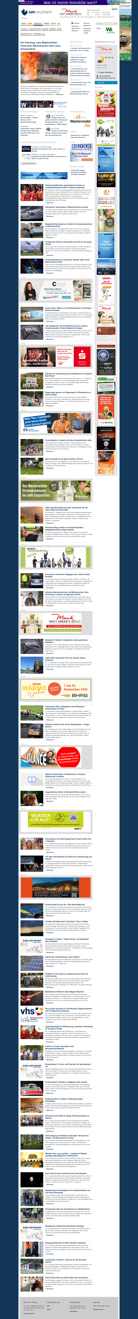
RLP (58, 23)
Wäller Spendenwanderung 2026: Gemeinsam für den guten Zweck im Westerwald (66, 508)
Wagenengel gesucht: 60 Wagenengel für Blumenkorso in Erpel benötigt (68, 393)
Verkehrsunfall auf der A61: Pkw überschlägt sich (65, 904)
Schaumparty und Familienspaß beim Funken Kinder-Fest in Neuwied (68, 840)
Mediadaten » (74, 1311)
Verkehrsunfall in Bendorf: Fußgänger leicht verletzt (66, 1082)
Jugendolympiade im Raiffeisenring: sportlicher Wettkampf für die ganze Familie (69, 1027)
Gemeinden (52, 29)
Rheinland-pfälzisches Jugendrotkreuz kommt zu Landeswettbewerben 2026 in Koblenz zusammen (65, 186)
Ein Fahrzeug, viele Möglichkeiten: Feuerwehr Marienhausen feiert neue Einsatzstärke (40, 46)
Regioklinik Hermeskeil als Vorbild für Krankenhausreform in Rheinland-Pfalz (68, 225)
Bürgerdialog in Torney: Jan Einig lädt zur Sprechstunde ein (68, 1065)
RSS (48, 1306)
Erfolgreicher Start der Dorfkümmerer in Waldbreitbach (67, 1209)
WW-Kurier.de (76, 28)
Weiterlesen (59, 94)
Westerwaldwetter (104, 76)
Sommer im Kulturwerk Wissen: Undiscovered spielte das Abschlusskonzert (56, 133)
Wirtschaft (38, 23)
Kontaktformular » (98, 1309)
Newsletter (75, 31)
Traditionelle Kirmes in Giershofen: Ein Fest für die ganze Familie (68, 243)
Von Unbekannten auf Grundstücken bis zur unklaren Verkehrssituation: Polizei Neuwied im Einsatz (66, 327)
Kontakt (86, 33)
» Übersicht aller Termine (28, 163)
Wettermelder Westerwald (107, 78)
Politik (30, 23)
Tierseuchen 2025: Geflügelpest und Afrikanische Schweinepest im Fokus (65, 707)
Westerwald (27, 33)
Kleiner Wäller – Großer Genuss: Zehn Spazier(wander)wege (29, 120)
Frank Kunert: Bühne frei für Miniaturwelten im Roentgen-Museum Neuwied (68, 309)
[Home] (22, 18)
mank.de (101, 82)
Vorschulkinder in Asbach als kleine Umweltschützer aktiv (68, 440)
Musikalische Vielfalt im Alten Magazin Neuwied (64, 991)
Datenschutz (87, 28)
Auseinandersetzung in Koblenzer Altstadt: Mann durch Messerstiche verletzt (67, 260)
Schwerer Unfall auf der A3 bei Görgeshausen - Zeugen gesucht (67, 725)
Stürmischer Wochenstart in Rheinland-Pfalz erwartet (66, 207)
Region (23, 23)
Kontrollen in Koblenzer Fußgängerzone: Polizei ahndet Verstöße (67, 575)
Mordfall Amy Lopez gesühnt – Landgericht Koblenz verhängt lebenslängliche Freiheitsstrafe (66, 1154)
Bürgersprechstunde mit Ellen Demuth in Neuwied (65, 1243)
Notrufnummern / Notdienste (80, 135)
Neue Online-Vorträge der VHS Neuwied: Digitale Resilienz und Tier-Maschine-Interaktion (68, 1009)
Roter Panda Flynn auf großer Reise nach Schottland (66, 1277)
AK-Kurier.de (75, 26)
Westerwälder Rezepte (78, 170)
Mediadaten (87, 25)
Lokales (24, 29)
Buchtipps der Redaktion (79, 172)
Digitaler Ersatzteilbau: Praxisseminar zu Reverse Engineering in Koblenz (65, 775)
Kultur (53, 23)
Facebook (77, 23)
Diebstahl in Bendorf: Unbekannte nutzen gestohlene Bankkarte (78, 59)
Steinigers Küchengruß (78, 174)
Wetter (59, 29)
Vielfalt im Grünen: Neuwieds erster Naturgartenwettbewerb (59, 1047)
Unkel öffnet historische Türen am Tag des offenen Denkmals (65, 659)
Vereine (46, 23)
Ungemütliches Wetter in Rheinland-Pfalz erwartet (65, 792)
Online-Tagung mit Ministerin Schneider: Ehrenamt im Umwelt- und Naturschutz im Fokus (67, 1136)
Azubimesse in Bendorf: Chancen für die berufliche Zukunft (65, 1261)
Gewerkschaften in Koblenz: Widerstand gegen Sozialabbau (64, 1100)
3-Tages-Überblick (105, 72)
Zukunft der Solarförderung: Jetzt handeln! (62, 957)
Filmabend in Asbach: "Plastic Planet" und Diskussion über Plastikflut (67, 940)
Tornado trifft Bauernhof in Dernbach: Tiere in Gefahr (66, 921)
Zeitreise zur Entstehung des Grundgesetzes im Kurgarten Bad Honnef (68, 374)
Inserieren (87, 23)
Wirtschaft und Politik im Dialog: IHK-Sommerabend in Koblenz (67, 1117)
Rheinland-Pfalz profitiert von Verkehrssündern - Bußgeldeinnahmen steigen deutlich (64, 528)
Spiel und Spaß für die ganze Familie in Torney (64, 459)
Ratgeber (45, 29)
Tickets (98, 28)
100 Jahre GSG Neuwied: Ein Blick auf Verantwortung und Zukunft (68, 857)
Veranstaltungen (35, 29)
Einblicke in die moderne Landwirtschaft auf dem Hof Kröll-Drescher (66, 975)
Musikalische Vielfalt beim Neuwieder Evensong (64, 1226)
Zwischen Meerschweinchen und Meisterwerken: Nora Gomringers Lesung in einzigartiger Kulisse (66, 593)
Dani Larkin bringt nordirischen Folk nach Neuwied (65, 1173)
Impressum (87, 31)
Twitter (49, 1309)
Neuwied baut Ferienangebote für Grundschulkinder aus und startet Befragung (67, 1191)
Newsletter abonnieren (78, 137)
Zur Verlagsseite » (29, 1313)
